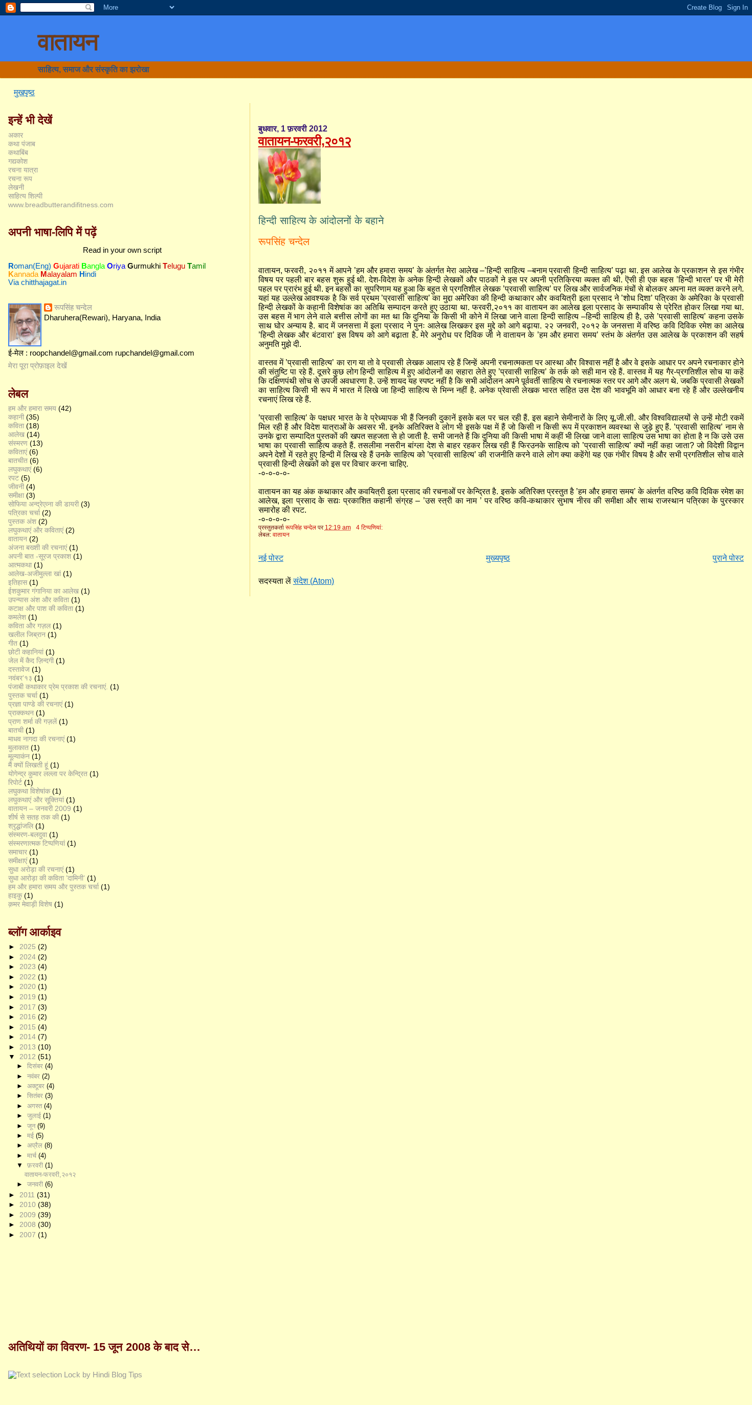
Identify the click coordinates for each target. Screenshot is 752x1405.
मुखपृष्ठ (24, 92)
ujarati (66, 266)
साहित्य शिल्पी (25, 196)
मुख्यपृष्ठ (498, 558)
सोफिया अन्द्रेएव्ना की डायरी (43, 504)
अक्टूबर (37, 1086)
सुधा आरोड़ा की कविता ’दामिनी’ (46, 878)
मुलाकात (18, 747)
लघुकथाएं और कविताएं (35, 530)
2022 (28, 977)
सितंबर (36, 1096)
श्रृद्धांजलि (20, 826)
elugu (174, 266)
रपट (13, 478)
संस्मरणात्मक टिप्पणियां (36, 843)
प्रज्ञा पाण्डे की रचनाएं (35, 704)
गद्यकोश (18, 161)
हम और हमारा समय (32, 408)
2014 (28, 1037)
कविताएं (17, 452)
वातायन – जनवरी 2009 (39, 808)
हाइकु (15, 895)
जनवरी (36, 1184)
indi (87, 274)
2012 (28, 1056)
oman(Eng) (29, 266)
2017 (28, 1007)
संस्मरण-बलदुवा (27, 834)
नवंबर (34, 1076)
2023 (28, 966)
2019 (28, 997)
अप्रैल (36, 1145)
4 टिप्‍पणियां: (370, 527)
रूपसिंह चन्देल (73, 307)
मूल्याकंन (19, 756)
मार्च (32, 1155)
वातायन (68, 42)
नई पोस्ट (270, 558)
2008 (28, 1224)
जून (32, 1126)
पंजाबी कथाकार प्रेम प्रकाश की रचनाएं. (58, 687)
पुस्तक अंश (22, 521)
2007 (28, 1235)
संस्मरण (18, 443)
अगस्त (35, 1106)
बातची (16, 730)
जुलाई (35, 1115)
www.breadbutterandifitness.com (61, 205)
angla (93, 266)
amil (196, 266)
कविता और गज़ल (29, 626)
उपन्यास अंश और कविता (38, 600)
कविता (16, 426)
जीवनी (16, 486)
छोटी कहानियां (25, 652)
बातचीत (18, 460)
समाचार (17, 852)
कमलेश (17, 617)
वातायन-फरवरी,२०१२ (304, 141)
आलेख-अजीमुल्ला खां (34, 573)
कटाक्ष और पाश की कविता (40, 608)
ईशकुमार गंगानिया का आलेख (43, 591)
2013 (28, 1047)
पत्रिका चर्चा (24, 513)
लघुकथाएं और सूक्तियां (36, 800)
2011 (28, 1195)
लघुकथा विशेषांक (29, 791)
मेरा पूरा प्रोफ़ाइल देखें (37, 366)
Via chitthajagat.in (37, 282)
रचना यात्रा (23, 170)
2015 (28, 1027)
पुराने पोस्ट (728, 558)
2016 (28, 1017)
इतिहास (17, 582)
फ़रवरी (36, 1165)
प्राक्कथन (21, 713)
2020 (28, 986)
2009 (28, 1215)
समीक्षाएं (17, 861)
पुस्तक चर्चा (22, 695)
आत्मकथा (20, 565)
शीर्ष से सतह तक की (33, 817)
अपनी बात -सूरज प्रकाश (39, 556)
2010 (28, 1204)
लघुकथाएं (19, 469)
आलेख (16, 434)
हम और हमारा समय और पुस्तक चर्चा (53, 887)
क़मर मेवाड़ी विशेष (30, 904)
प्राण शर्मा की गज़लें (32, 721)
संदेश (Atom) (313, 581)
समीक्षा (16, 495)
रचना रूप (20, 178)
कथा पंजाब (21, 144)
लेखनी (16, 187)
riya (116, 266)
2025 (28, 946)
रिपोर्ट (15, 782)
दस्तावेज (19, 669)
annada (23, 274)
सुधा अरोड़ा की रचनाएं (35, 869)
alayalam (58, 274)
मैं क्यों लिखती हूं (28, 765)
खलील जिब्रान (27, 634)
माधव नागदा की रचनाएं (36, 739)
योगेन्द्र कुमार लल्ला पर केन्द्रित (47, 774)
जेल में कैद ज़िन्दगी (31, 660)
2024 (28, 957)
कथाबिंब (18, 152)
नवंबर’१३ (20, 678)
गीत (12, 643)
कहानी (16, 417)
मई (31, 1135)
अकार (15, 135)
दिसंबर (36, 1066)
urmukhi (144, 266)
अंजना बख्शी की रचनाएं (37, 547)
